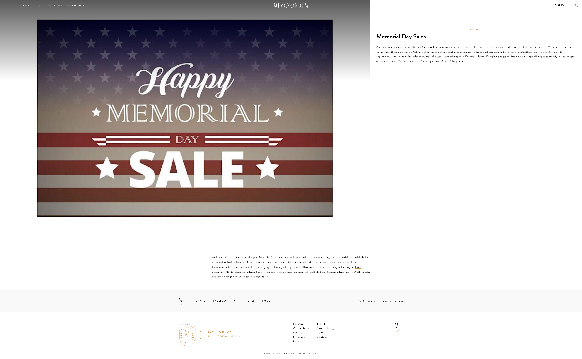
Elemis (242, 271)
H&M (358, 267)
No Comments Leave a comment (381, 301)
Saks (219, 276)
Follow (559, 5)
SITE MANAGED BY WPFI (308, 353)
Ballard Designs (328, 271)
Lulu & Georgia (287, 271)
